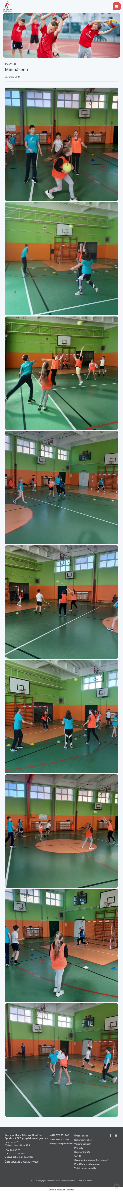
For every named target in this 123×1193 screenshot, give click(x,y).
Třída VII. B (10, 64)
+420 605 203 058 (59, 1139)
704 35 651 (15, 1150)
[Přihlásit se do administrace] (116, 1186)
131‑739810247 (24, 1161)
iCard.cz (88, 1180)
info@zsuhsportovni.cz (62, 1143)
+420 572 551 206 (59, 1135)
